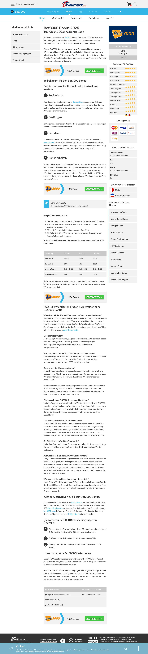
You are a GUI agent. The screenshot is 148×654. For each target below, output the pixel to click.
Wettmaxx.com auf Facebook (63, 641)
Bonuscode (76, 18)
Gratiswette (58, 18)
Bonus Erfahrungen (119, 239)
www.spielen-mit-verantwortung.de (110, 641)
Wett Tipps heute (70, 330)
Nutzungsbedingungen (48, 639)
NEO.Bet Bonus (117, 252)
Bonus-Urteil (18, 60)
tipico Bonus (76, 502)
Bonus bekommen (20, 34)
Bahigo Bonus (74, 514)
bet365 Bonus (50, 511)
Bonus (69, 11)
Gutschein (94, 18)
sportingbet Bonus (119, 273)
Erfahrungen (53, 11)
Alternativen (18, 47)
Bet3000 (68, 37)
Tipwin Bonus (116, 259)
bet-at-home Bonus (119, 219)
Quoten (93, 11)
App (81, 11)
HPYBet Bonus (117, 246)
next (119, 11)
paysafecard (49, 142)
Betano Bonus (117, 232)
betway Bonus (117, 266)
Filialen (107, 11)
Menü (19, 4)
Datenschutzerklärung (48, 642)
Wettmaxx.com (74, 4)
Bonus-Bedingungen (22, 53)
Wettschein (129, 4)
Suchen (135, 4)
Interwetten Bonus (119, 212)
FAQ (15, 41)
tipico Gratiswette (55, 508)
